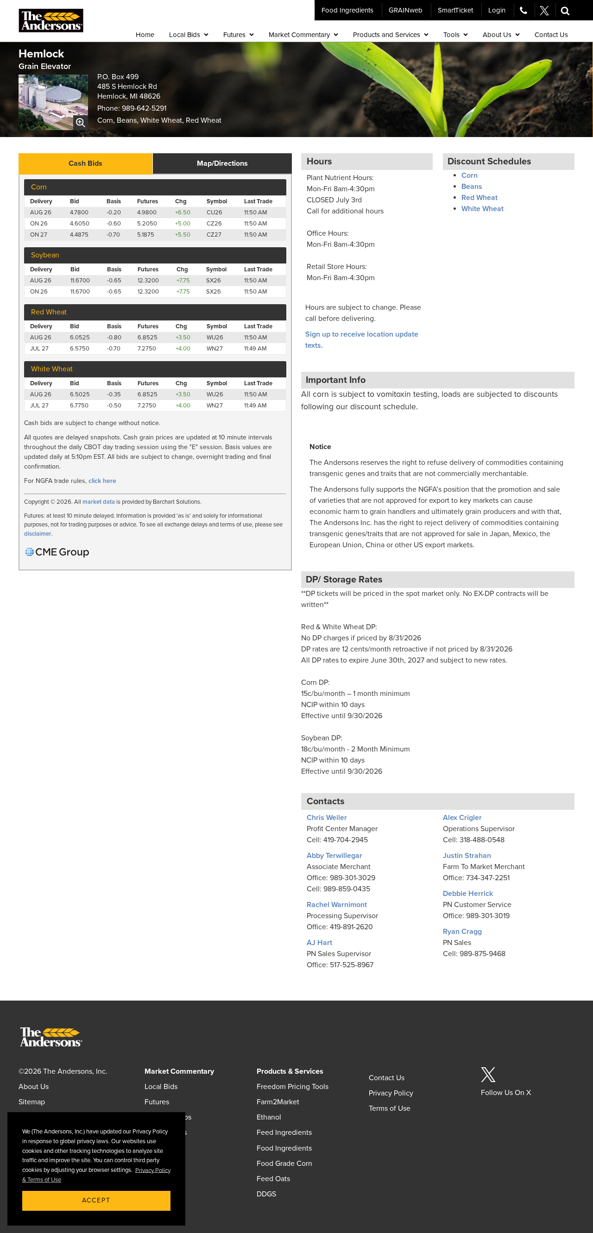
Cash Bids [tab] (85, 163)
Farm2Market (278, 1102)
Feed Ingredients (284, 1132)
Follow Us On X (506, 1092)
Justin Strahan (467, 855)
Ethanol (269, 1117)
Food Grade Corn (284, 1163)
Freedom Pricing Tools (292, 1086)
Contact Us (386, 1078)
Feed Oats (273, 1178)
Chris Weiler (327, 817)
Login (496, 10)
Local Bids (161, 1086)
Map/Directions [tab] (222, 163)
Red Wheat (479, 197)
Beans (471, 186)
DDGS (266, 1194)
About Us (34, 1086)
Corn (469, 175)
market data (98, 502)
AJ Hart (319, 942)
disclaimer (37, 534)
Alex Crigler (462, 817)
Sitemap (32, 1102)
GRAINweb (406, 10)
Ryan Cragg (462, 931)
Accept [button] (96, 1200)
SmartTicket (455, 10)
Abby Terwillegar (334, 855)
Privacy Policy (391, 1093)
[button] (565, 10)
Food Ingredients (347, 10)
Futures (157, 1102)
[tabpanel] (155, 372)
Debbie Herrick (468, 893)
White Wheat (482, 208)
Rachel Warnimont (337, 904)
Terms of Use (389, 1108)
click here (102, 481)
